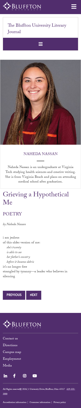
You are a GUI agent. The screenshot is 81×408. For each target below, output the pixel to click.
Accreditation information (14, 402)
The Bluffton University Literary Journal (37, 29)
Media (8, 366)
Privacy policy (59, 402)
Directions (10, 346)
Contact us (10, 339)
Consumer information (40, 402)
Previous (14, 295)
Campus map (12, 352)
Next (33, 295)
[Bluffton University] (22, 6)
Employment (12, 359)
